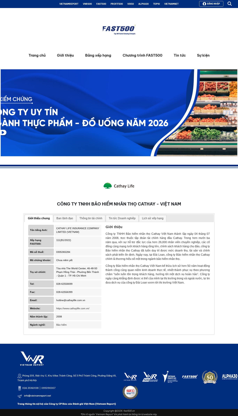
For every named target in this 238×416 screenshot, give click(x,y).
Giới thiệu (65, 55)
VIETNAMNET (171, 4)
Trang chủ (37, 55)
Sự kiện (203, 55)
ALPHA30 (143, 4)
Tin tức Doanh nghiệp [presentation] (122, 218)
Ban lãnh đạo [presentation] (64, 218)
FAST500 (101, 4)
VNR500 (87, 4)
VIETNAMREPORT (68, 4)
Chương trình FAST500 (142, 55)
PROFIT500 (117, 4)
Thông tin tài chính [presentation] (90, 218)
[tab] (39, 218)
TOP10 (156, 4)
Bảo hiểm (61, 324)
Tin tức (180, 55)
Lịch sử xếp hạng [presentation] (152, 218)
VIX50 (130, 4)
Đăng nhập (213, 3)
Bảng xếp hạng (98, 55)
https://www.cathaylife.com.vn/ (72, 308)
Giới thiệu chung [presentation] (39, 218)
